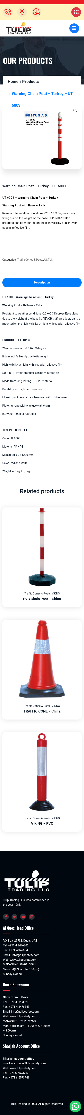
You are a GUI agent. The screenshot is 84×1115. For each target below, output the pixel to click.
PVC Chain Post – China (42, 599)
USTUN (48, 259)
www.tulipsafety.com (23, 959)
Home (13, 81)
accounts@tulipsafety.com (28, 1063)
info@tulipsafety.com (25, 955)
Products (30, 81)
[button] (75, 110)
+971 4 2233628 (18, 1002)
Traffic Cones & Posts (30, 259)
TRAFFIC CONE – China (42, 711)
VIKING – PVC (42, 823)
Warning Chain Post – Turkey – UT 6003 (34, 186)
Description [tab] (42, 282)
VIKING (56, 593)
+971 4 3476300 (18, 945)
